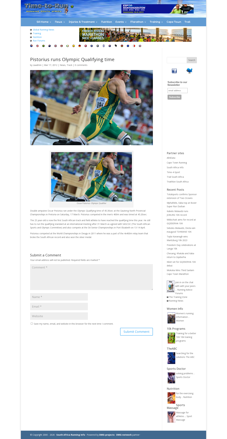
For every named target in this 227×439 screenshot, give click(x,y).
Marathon (136, 21)
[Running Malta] (134, 46)
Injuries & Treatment (82, 21)
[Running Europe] (128, 46)
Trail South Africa (175, 176)
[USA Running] (37, 46)
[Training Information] (31, 33)
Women (180, 320)
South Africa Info (175, 167)
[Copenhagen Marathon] (85, 46)
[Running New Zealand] (49, 46)
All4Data (171, 157)
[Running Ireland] (67, 46)
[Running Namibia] (140, 46)
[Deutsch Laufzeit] (79, 46)
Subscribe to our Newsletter (177, 83)
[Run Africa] (116, 46)
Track (69, 65)
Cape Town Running (177, 162)
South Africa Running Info (70, 434)
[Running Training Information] (31, 40)
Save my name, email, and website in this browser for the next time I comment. (73, 323)
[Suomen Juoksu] (91, 46)
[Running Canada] (61, 46)
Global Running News (43, 29)
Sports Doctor (183, 377)
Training (155, 21)
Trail (187, 21)
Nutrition (106, 21)
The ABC (190, 356)
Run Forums (39, 40)
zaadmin (37, 65)
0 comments (81, 65)
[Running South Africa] (43, 46)
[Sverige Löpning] (98, 46)
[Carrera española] (73, 46)
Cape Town (174, 21)
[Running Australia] (110, 46)
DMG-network (124, 434)
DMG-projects (107, 434)
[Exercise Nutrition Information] (31, 37)
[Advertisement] (190, 126)
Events (119, 21)
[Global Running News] (31, 29)
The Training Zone (178, 297)
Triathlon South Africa (178, 181)
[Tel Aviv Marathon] (104, 46)
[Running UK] (55, 46)
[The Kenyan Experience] (122, 46)
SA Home (42, 21)
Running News (176, 300)
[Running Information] (31, 46)
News (58, 21)
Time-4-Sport (173, 172)
